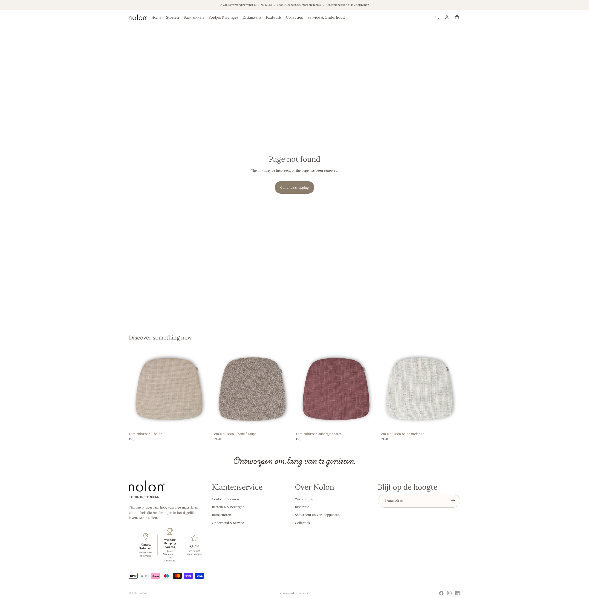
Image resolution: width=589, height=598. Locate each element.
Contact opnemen (225, 499)
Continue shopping (294, 187)
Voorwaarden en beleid (294, 593)
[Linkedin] (457, 593)
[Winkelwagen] (457, 17)
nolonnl (143, 593)
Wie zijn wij (304, 499)
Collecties (302, 523)
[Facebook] (441, 593)
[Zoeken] (437, 17)
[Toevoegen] (202, 422)
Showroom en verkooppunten (317, 515)
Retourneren (221, 515)
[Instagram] (449, 593)
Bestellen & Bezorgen (228, 507)
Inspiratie (302, 507)
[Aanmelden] (453, 501)
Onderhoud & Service (228, 523)
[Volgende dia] (203, 389)
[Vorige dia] (136, 389)
